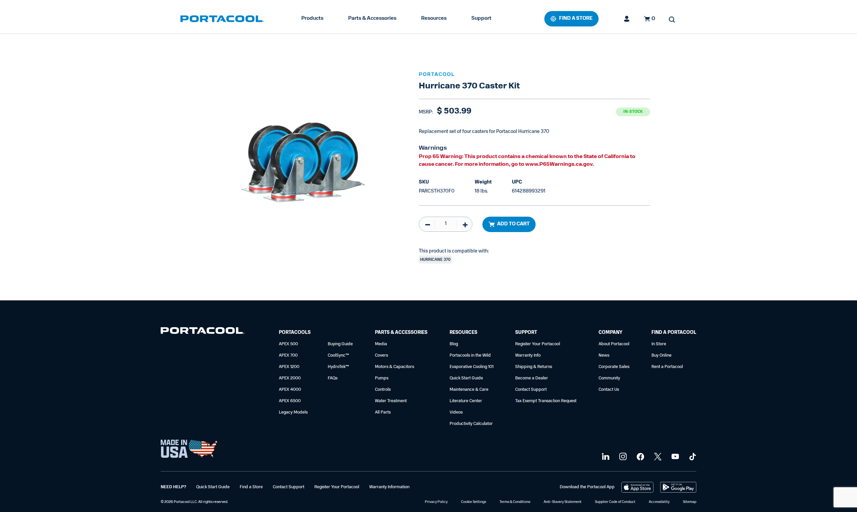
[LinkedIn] (604, 457)
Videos (456, 412)
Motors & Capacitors (394, 367)
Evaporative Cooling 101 (471, 367)
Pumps (381, 378)
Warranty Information (389, 487)
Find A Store (576, 18)
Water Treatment (391, 401)
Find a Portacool (673, 332)
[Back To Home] (222, 18)
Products (312, 18)
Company (610, 332)
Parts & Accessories (372, 18)
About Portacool (614, 344)
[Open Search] (672, 19)
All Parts (383, 412)
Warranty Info (528, 355)
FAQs (332, 378)
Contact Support (531, 389)
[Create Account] (627, 18)
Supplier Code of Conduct (615, 502)
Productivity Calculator (471, 424)
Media (381, 344)
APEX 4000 (290, 389)
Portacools (295, 332)
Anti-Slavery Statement (562, 502)
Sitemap (689, 502)
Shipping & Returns (533, 367)
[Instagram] (622, 457)
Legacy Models (293, 412)
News (604, 355)
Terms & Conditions (514, 502)
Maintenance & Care (469, 389)
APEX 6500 (290, 401)
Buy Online (661, 355)
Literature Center (466, 401)
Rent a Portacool (667, 367)
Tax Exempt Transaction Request (545, 401)
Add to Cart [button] (513, 224)
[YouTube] (674, 457)
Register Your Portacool (537, 344)
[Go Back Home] (202, 332)
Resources (434, 18)
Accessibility (659, 502)
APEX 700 (288, 355)
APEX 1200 (289, 367)
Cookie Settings (473, 502)
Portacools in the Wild (470, 355)
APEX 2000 (290, 378)
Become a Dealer (531, 378)
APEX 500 (288, 344)
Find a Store (251, 487)
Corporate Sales (614, 367)
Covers (381, 355)
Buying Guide (340, 344)
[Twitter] (656, 457)
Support (481, 18)
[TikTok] (691, 457)
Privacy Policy (436, 502)
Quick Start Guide (466, 378)
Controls (383, 389)
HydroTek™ (338, 367)
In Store (658, 344)
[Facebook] (639, 457)
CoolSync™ (338, 355)
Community (609, 378)
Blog (454, 344)
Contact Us (609, 389)
